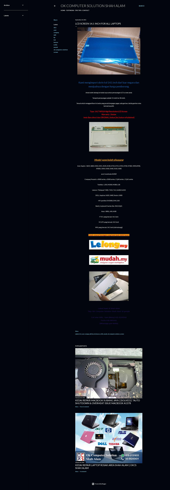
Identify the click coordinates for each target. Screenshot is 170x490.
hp (54, 37)
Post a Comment (84, 406)
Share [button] (55, 20)
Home (63, 10)
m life (55, 45)
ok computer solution (61, 50)
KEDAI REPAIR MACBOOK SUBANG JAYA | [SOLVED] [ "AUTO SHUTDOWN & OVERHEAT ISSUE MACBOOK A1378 (107, 402)
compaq (56, 32)
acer (55, 30)
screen (56, 52)
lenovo (56, 42)
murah (56, 47)
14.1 (55, 27)
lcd (55, 40)
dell (55, 35)
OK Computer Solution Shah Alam (93, 6)
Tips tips (78, 10)
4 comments (83, 471)
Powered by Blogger (100, 484)
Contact (85, 10)
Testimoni (70, 10)
